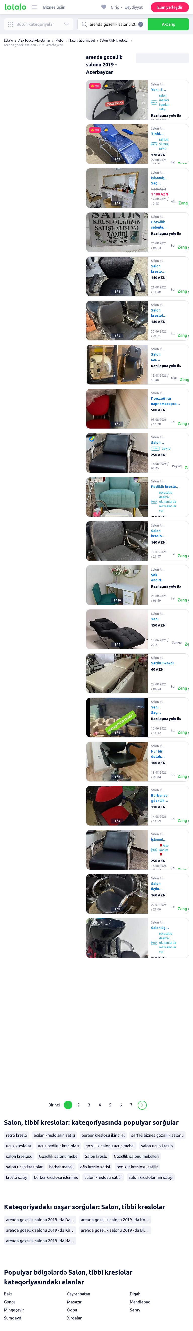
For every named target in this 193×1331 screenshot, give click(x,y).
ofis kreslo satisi (95, 1167)
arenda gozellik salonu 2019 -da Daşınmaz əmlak (41, 1219)
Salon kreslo (96, 1156)
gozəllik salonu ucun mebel (109, 1146)
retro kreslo (16, 1135)
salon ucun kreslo (157, 1146)
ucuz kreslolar (18, 1146)
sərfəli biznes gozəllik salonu (157, 1135)
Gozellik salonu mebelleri (136, 1156)
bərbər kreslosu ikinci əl (103, 1135)
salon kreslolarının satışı (151, 1177)
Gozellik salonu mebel (58, 1156)
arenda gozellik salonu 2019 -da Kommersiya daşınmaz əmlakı (116, 1219)
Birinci (54, 1105)
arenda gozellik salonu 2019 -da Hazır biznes (41, 1241)
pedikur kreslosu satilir (137, 1167)
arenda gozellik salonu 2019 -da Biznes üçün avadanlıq (116, 1230)
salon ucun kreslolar (24, 1167)
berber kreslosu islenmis (56, 1177)
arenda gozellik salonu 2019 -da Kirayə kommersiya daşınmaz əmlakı (41, 1230)
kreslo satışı (17, 1177)
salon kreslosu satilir (103, 1177)
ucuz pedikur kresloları (58, 1146)
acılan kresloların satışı (54, 1135)
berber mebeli (61, 1167)
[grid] (137, 587)
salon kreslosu (19, 1156)
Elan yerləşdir (169, 7)
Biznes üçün (54, 7)
